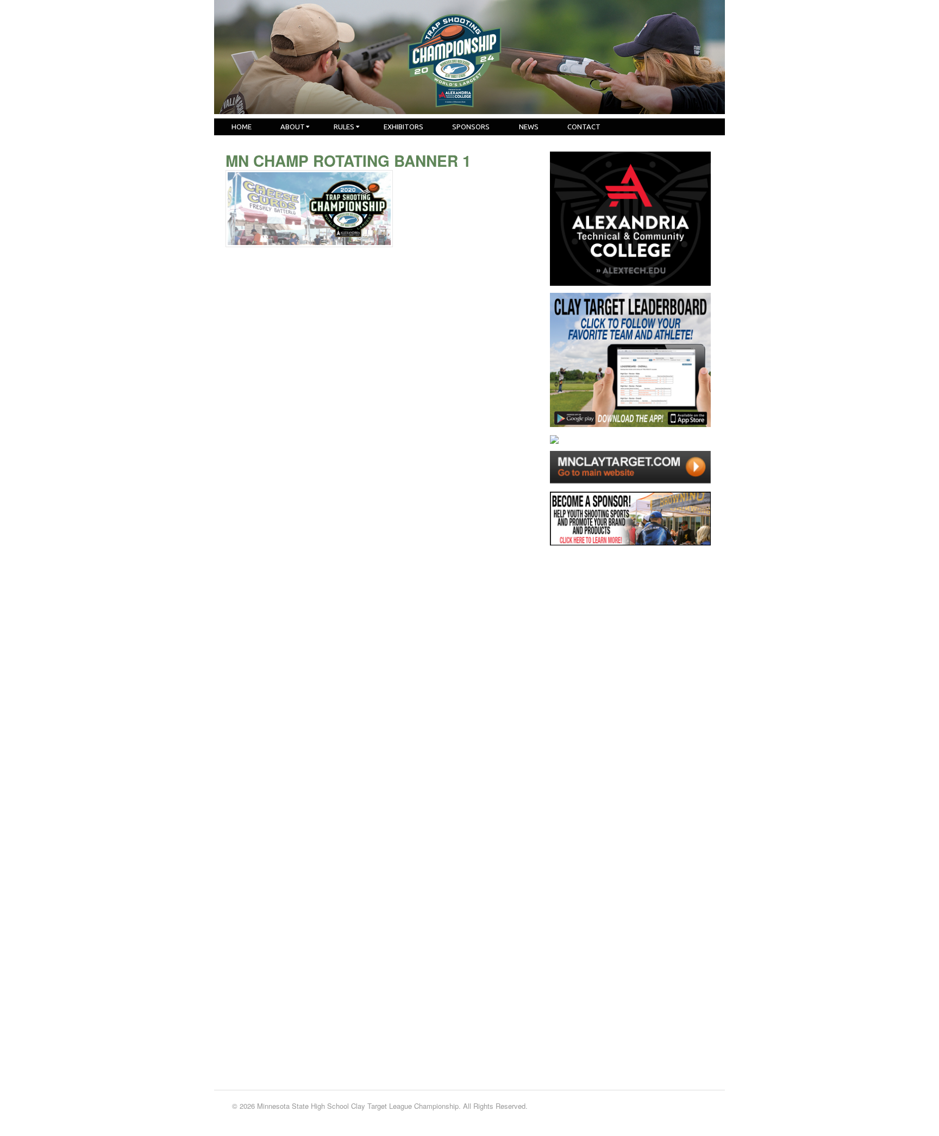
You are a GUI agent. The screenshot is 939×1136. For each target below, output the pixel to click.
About (292, 126)
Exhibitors (403, 126)
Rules (344, 126)
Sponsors (471, 126)
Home (241, 126)
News (529, 126)
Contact (583, 126)
